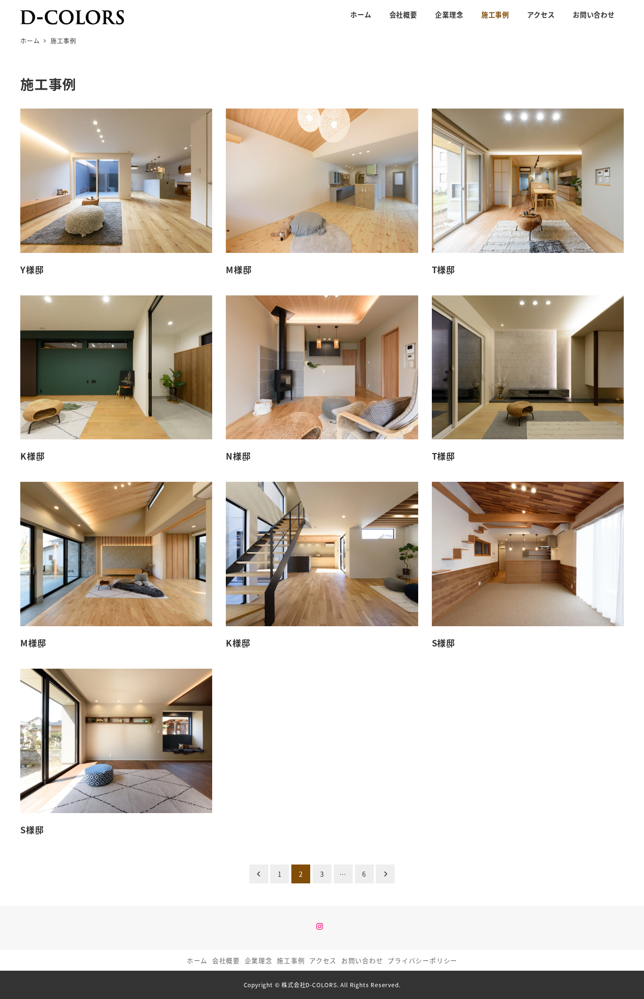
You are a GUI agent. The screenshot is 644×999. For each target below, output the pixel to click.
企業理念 (258, 960)
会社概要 (226, 960)
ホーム (197, 960)
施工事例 (291, 960)
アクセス (323, 960)
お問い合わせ (362, 960)
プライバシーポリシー (422, 960)
